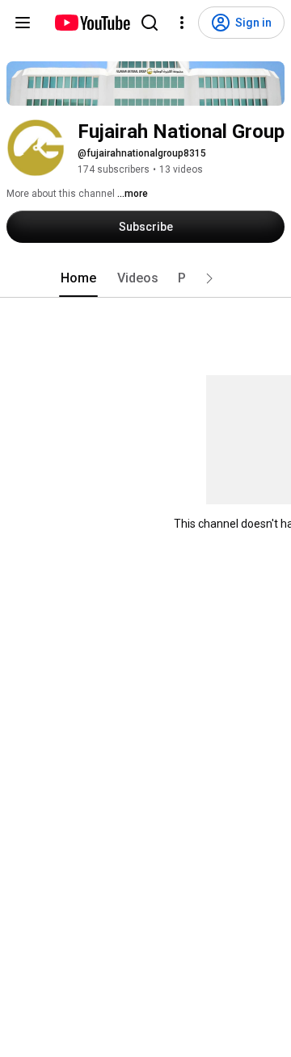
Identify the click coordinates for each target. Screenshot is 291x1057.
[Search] (149, 22)
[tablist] (145, 278)
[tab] (78, 278)
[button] (209, 278)
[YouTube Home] (91, 22)
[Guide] (22, 22)
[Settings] (182, 22)
